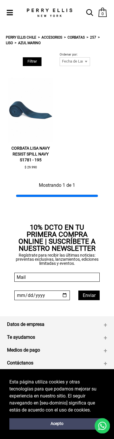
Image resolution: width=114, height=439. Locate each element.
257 (93, 37)
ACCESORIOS (52, 37)
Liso (9, 43)
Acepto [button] (57, 423)
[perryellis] (49, 12)
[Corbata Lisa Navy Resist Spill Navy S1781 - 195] (30, 110)
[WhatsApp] (102, 426)
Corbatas (76, 37)
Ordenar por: (69, 54)
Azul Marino (29, 43)
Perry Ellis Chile (21, 37)
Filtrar (32, 61)
